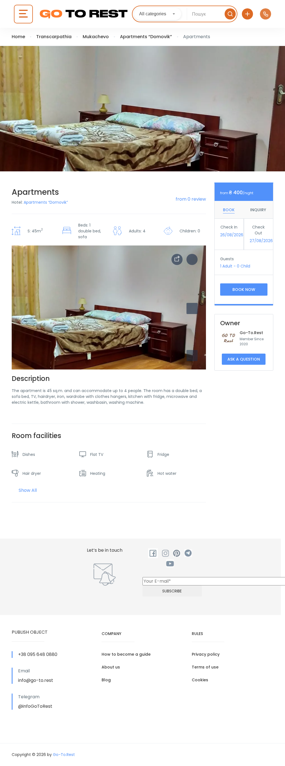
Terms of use (205, 667)
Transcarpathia (54, 37)
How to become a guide (126, 654)
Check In (228, 227)
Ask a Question (243, 359)
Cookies (200, 680)
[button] (192, 355)
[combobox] (157, 14)
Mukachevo (96, 37)
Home (18, 37)
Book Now (243, 289)
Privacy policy (206, 654)
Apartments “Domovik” (146, 37)
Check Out (258, 230)
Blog (106, 680)
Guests (227, 259)
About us (111, 667)
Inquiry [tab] (258, 210)
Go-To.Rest (251, 332)
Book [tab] (229, 210)
